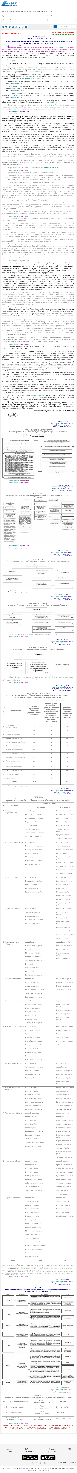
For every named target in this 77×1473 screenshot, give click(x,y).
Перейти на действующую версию (62, 34)
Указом (62, 48)
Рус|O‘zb (72, 26)
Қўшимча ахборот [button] (8, 20)
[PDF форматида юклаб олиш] (22, 26)
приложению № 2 (34, 72)
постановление (38, 395)
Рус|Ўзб (66, 26)
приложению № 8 (49, 102)
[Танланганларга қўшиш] (3, 26)
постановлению (58, 423)
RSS (69, 1449)
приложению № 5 (16, 83)
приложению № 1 (36, 65)
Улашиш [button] (51, 20)
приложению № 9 (51, 168)
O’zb (62, 26)
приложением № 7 (67, 679)
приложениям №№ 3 (33, 79)
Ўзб (58, 26)
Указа (22, 53)
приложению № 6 (17, 90)
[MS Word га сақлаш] (19, 26)
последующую (15, 112)
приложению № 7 (16, 97)
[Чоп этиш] (26, 26)
